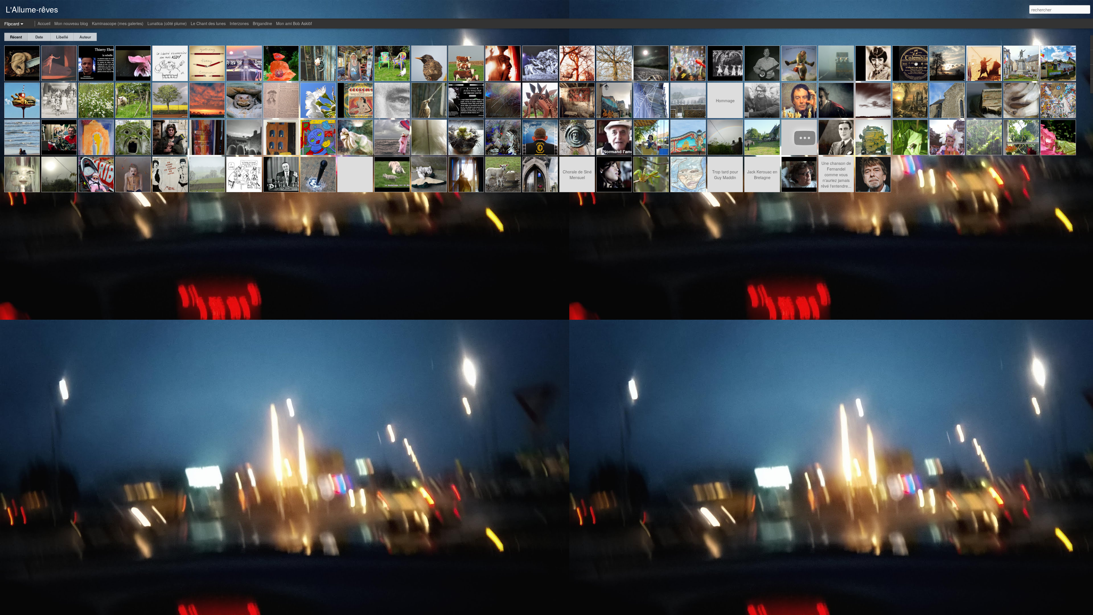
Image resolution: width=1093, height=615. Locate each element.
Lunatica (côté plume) (167, 23)
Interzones (239, 23)
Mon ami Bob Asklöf (294, 23)
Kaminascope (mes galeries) (117, 23)
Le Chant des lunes (208, 23)
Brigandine (262, 23)
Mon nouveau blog (71, 23)
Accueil (44, 23)
